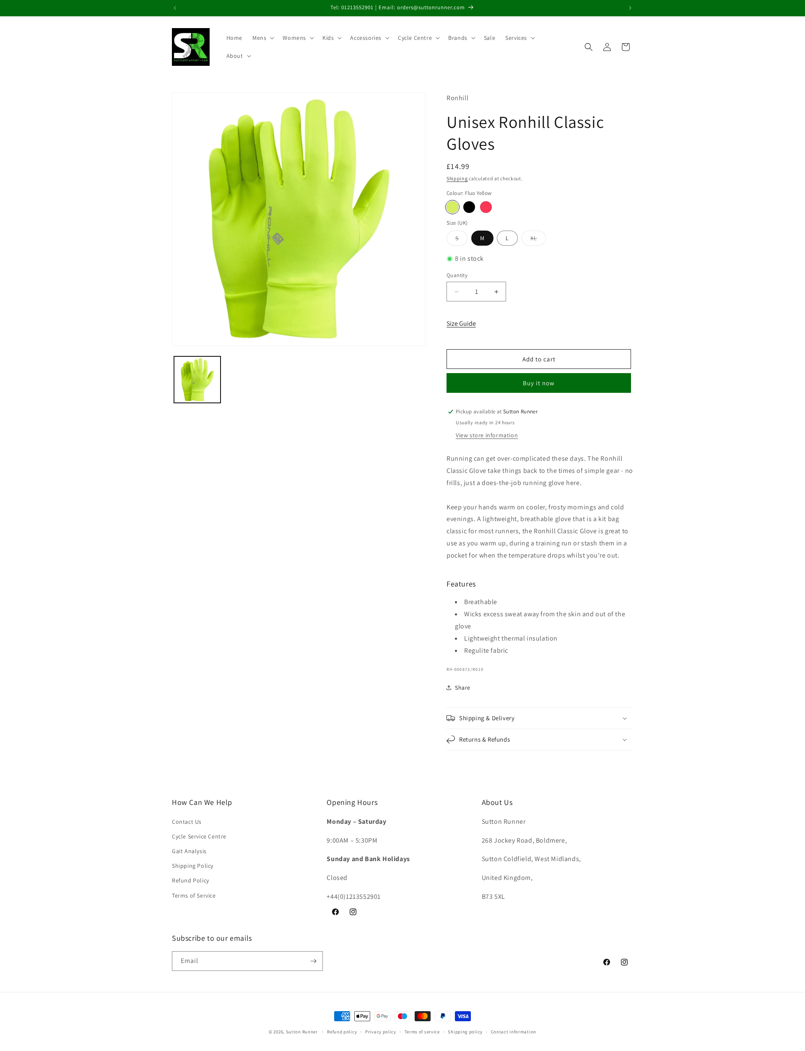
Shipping (457, 178)
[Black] (469, 207)
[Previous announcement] (175, 8)
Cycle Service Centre (199, 836)
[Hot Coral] (486, 207)
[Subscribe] (313, 961)
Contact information (513, 1032)
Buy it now (539, 383)
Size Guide (461, 323)
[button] (262, 38)
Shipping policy (465, 1032)
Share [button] (462, 687)
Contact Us (187, 821)
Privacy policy (380, 1032)
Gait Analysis (189, 851)
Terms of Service (194, 895)
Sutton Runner (302, 1032)
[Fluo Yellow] (452, 207)
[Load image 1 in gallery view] (197, 379)
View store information (487, 435)
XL (538, 240)
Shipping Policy (192, 865)
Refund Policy (190, 880)
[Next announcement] (630, 8)
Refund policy (342, 1032)
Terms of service (422, 1032)
